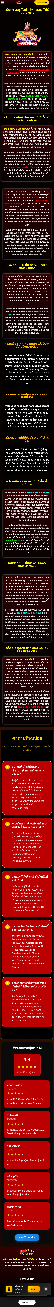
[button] (2, 2)
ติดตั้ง (33, 1289)
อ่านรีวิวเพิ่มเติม (27, 1237)
